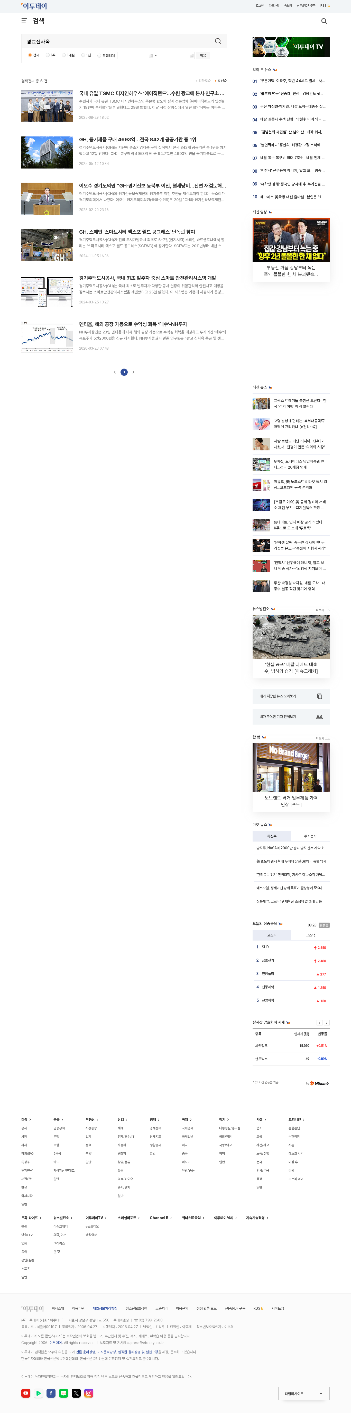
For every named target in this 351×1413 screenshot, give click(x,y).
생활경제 (155, 1145)
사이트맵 (278, 1308)
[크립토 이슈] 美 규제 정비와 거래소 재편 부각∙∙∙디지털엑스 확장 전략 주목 (300, 508)
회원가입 (274, 5)
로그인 (260, 5)
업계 (88, 1137)
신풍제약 (268, 987)
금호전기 (268, 960)
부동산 (90, 1120)
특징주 (271, 836)
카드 (56, 1162)
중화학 (122, 1153)
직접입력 (109, 56)
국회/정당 (225, 1137)
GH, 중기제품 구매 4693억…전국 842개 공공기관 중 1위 (137, 139)
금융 (56, 1120)
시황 (24, 1137)
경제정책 (155, 1128)
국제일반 (187, 1137)
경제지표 (155, 1137)
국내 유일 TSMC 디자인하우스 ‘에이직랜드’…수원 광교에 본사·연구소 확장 (154, 93)
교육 (259, 1137)
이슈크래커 (60, 1226)
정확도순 (205, 81)
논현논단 (294, 1128)
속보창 (288, 5)
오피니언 (295, 1120)
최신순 (222, 81)
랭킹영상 (91, 1235)
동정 (259, 1179)
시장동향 (91, 1128)
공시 (24, 1128)
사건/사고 (262, 1145)
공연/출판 (27, 1260)
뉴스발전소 (61, 1218)
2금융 (57, 1153)
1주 (53, 55)
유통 (120, 1170)
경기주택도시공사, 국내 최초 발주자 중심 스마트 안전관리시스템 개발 (147, 278)
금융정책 (59, 1128)
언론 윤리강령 (85, 1352)
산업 (121, 1120)
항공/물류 (124, 1162)
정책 (88, 1145)
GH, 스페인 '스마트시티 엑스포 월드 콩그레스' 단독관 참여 (137, 232)
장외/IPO (27, 1153)
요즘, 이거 (59, 1235)
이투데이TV (94, 1218)
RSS (323, 5)
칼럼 (291, 1170)
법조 (259, 1128)
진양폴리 (268, 974)
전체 (36, 55)
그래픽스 (59, 1243)
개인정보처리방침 (105, 1308)
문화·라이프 (29, 1218)
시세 (24, 1145)
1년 (88, 55)
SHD (265, 947)
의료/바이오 (125, 1179)
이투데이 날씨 (223, 1218)
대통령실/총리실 (229, 1128)
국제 (185, 1120)
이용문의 (182, 1308)
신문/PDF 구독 (306, 5)
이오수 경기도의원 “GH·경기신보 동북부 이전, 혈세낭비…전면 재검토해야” (154, 186)
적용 (203, 56)
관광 (24, 1226)
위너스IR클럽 (191, 1218)
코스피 (271, 935)
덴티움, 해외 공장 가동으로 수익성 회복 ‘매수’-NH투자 (133, 324)
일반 (24, 1204)
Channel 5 (159, 1218)
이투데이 (56, 1343)
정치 (222, 1120)
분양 (88, 1153)
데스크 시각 (296, 1153)
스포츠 (25, 1269)
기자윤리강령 (106, 1352)
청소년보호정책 (136, 1308)
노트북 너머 (296, 1179)
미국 (185, 1145)
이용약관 (78, 1308)
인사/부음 (262, 1170)
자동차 (122, 1145)
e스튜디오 (92, 1226)
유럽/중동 (188, 1170)
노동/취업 (262, 1153)
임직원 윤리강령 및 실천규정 (138, 1352)
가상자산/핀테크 (64, 1170)
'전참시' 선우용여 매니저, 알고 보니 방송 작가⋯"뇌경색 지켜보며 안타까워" (300, 568)
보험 (56, 1145)
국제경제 (187, 1128)
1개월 (71, 55)
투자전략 (310, 836)
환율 (24, 1187)
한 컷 (56, 1252)
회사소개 (58, 1308)
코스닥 (310, 935)
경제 (153, 1120)
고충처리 (161, 1308)
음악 (24, 1252)
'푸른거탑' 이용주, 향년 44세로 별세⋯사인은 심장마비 (301, 80)
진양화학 (268, 1000)
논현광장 (294, 1137)
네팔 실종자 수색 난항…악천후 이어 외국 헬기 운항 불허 (302, 119)
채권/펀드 (27, 1179)
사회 (259, 1120)
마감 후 (293, 1162)
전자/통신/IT (126, 1137)
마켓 (24, 1120)
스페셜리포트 (127, 1218)
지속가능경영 (255, 1218)
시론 (291, 1145)
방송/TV (27, 1235)
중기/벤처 (124, 1187)
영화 (24, 1243)
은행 (56, 1137)
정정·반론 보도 (207, 1308)
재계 (120, 1128)
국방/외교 (225, 1145)
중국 (185, 1153)
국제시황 (27, 1196)
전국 (259, 1162)
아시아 (186, 1162)
